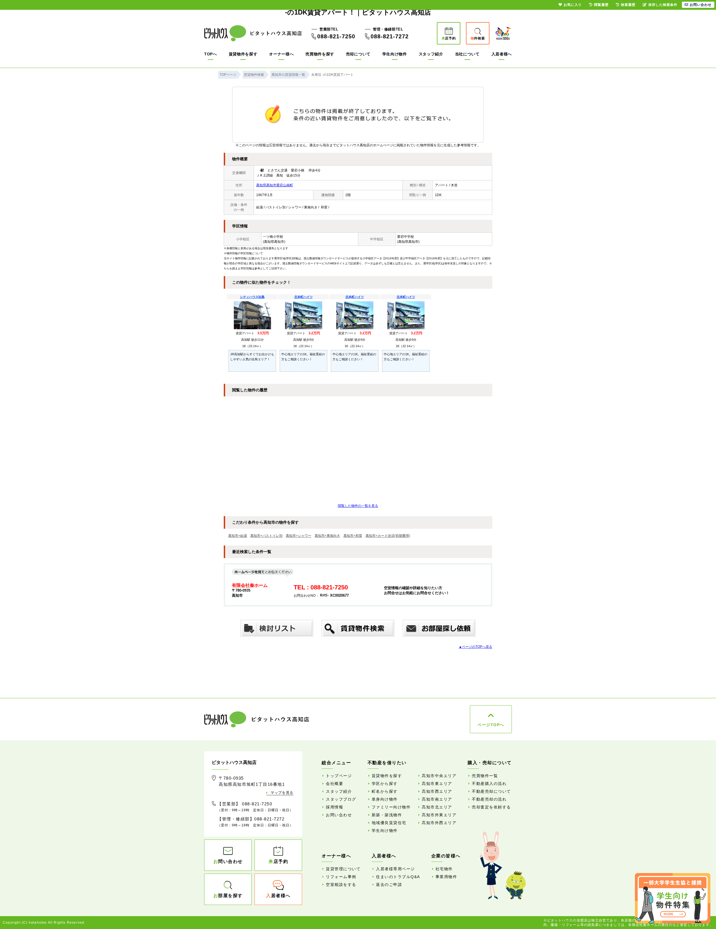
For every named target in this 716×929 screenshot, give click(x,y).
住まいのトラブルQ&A (398, 876)
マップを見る (281, 793)
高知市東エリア (437, 783)
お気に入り (573, 5)
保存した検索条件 (662, 5)
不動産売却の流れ (489, 799)
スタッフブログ (341, 799)
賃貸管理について (343, 869)
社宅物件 (444, 869)
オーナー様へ (281, 54)
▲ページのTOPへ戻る (475, 647)
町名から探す (385, 791)
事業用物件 (446, 876)
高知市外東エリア (439, 815)
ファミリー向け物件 (391, 807)
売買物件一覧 (485, 775)
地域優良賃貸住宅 (389, 822)
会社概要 (334, 783)
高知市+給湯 (237, 536)
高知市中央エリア (439, 775)
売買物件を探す (319, 54)
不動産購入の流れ (489, 783)
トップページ (339, 775)
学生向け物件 (394, 54)
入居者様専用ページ (395, 869)
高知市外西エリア (439, 822)
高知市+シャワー (298, 536)
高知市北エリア (437, 807)
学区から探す (385, 783)
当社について (467, 54)
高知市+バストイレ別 (266, 536)
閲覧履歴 (601, 5)
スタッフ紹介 (431, 54)
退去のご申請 (389, 884)
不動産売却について (491, 791)
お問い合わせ (339, 815)
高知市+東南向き (327, 536)
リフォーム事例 (341, 876)
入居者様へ (501, 54)
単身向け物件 (385, 799)
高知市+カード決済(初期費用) (388, 536)
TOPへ (210, 54)
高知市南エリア (437, 799)
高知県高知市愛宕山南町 (274, 185)
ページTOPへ (490, 725)
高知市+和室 (352, 536)
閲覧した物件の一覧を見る (358, 506)
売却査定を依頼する (491, 807)
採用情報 (334, 807)
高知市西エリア (437, 791)
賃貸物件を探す (243, 54)
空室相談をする (341, 884)
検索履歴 (628, 5)
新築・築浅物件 (387, 815)
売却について (358, 54)
